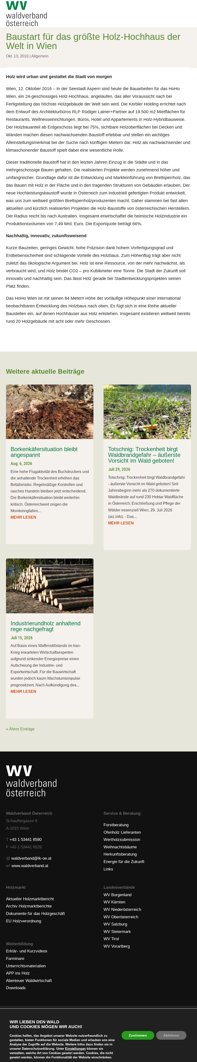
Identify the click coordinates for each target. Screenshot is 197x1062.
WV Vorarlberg (117, 946)
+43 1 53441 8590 (26, 839)
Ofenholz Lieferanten (122, 832)
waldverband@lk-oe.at (31, 858)
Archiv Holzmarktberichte (29, 906)
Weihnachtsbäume (120, 847)
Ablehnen (171, 1035)
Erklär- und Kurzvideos (26, 951)
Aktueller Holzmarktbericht (30, 899)
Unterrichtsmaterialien (26, 966)
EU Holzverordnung (23, 921)
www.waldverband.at (30, 865)
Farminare (15, 958)
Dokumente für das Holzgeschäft (35, 913)
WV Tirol (111, 939)
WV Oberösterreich (121, 917)
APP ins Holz (18, 973)
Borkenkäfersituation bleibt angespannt (44, 452)
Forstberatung (116, 825)
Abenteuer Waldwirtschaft (29, 980)
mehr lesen (23, 517)
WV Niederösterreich (122, 909)
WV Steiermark (117, 931)
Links (108, 869)
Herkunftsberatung (120, 854)
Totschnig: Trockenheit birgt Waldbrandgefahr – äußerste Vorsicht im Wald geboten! (144, 455)
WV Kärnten (114, 902)
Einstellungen (75, 1048)
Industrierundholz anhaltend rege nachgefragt (45, 626)
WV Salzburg (115, 924)
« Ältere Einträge (20, 729)
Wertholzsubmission (122, 839)
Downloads (16, 988)
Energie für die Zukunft (124, 861)
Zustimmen (138, 1035)
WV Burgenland (117, 895)
